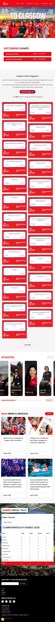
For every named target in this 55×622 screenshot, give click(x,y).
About (22, 3)
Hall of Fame (45, 3)
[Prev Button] (48, 357)
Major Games (30, 3)
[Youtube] (10, 601)
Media (50, 3)
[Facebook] (2, 601)
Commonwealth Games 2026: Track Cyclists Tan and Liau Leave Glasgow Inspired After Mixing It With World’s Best (40, 484)
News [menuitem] (2, 594)
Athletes (37, 3)
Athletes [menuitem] (3, 592)
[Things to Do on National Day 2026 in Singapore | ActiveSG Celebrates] (40, 426)
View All (49, 400)
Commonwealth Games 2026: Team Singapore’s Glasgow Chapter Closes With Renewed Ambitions (12, 483)
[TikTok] (14, 601)
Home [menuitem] (2, 588)
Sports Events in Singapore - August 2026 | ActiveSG (13, 439)
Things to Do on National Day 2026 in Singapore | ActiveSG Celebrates (39, 440)
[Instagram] (6, 601)
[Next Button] (52, 357)
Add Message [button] (26, 92)
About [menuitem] (2, 590)
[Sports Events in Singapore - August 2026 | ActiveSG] (13, 426)
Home (17, 3)
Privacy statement (6, 618)
